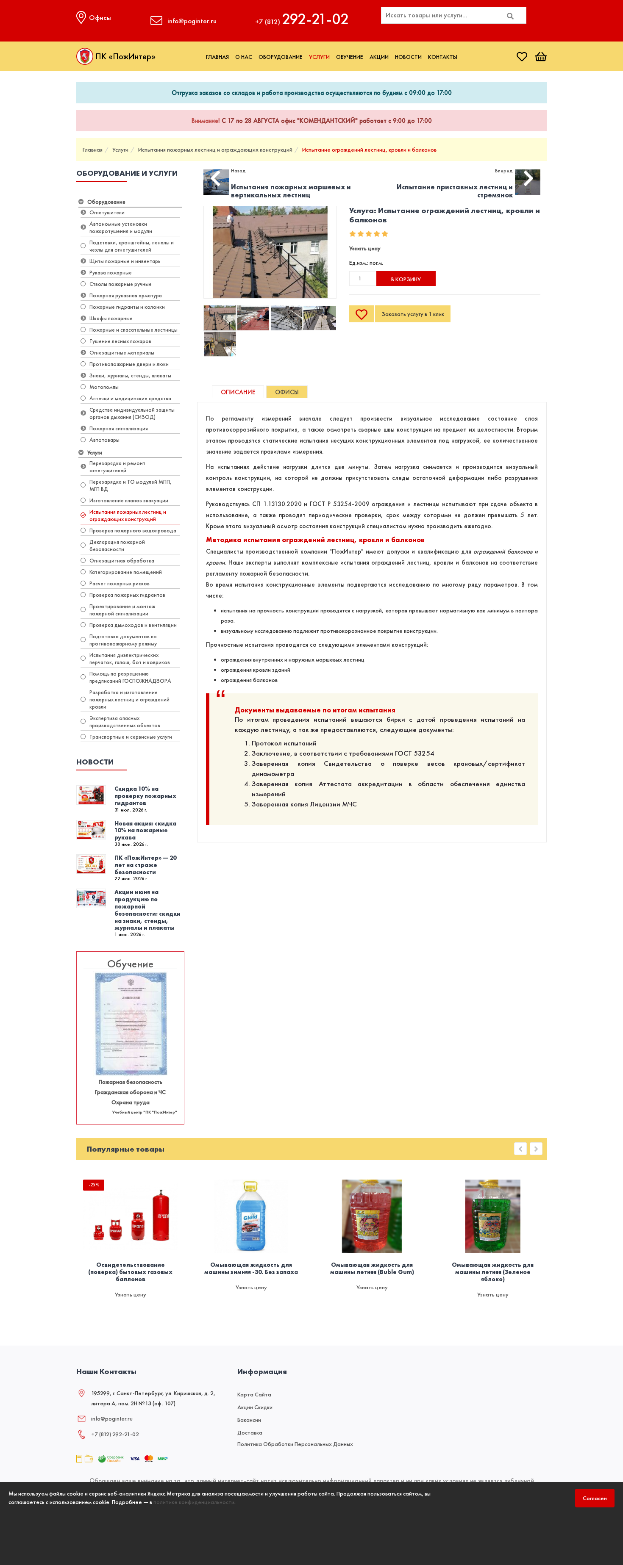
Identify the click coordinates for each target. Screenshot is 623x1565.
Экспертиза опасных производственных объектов (124, 722)
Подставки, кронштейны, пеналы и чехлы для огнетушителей (131, 246)
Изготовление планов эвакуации (128, 500)
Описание (238, 392)
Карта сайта (254, 1394)
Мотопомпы (104, 387)
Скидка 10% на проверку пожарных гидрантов (145, 796)
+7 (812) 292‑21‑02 (115, 1434)
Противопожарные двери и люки (129, 364)
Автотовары (104, 439)
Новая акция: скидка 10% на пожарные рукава (145, 831)
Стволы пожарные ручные (120, 284)
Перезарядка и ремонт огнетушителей (117, 467)
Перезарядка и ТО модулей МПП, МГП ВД (130, 485)
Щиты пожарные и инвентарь (124, 261)
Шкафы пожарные (111, 318)
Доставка (249, 1432)
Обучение (349, 57)
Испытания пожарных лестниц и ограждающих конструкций (215, 149)
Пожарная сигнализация (118, 428)
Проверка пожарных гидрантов (127, 594)
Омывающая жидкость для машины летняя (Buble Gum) (372, 1268)
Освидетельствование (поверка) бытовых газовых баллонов (130, 1271)
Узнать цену (365, 248)
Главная (217, 57)
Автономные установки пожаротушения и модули (120, 227)
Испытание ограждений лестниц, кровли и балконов (369, 149)
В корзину (406, 279)
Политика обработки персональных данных (295, 1444)
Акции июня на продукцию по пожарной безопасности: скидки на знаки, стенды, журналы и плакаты (147, 909)
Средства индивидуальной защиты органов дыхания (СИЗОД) (132, 413)
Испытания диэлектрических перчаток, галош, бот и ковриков (129, 658)
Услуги (319, 57)
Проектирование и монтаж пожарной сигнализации (122, 610)
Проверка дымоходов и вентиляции (133, 625)
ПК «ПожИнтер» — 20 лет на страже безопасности (145, 865)
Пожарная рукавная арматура (125, 295)
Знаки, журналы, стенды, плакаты (130, 375)
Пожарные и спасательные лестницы (133, 329)
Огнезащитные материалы (121, 352)
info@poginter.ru (112, 1418)
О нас (243, 57)
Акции (379, 57)
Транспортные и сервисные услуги (130, 736)
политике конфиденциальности (193, 1502)
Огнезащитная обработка (121, 560)
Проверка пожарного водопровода (132, 530)
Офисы (287, 392)
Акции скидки (255, 1407)
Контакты (442, 57)
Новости (408, 57)
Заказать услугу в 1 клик (412, 314)
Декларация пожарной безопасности (117, 545)
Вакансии (249, 1420)
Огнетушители (107, 212)
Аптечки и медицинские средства (130, 398)
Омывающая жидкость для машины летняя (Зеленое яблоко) (493, 1271)
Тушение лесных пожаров (120, 341)
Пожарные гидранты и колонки (127, 306)
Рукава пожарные (110, 272)
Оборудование (281, 57)
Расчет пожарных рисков (119, 583)
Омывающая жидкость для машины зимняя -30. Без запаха (251, 1268)
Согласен (595, 1498)
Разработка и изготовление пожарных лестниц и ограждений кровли (129, 699)
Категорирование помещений (125, 572)
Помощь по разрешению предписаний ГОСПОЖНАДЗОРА (130, 677)
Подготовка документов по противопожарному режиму (123, 640)
